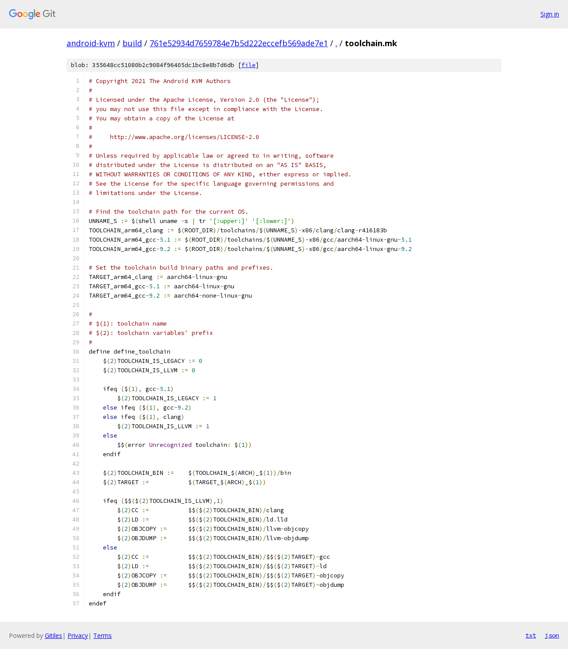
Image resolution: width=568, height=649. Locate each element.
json (552, 635)
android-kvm (91, 43)
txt (530, 635)
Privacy (77, 635)
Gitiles (53, 635)
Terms (102, 635)
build (132, 43)
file (248, 65)
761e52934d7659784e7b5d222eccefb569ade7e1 (239, 43)
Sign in (549, 14)
